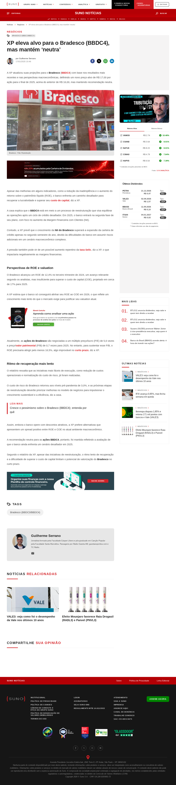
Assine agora (157, 699)
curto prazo (82, 350)
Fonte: (160, 170)
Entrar (163, 4)
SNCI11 (112, 19)
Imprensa (119, 705)
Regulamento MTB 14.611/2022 (89, 708)
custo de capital (60, 200)
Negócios (20, 25)
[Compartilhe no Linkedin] (112, 61)
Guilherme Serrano (46, 536)
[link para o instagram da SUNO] (92, 748)
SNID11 (83, 19)
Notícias (10, 25)
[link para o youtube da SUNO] (100, 748)
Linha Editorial (163, 681)
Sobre (119, 681)
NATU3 (126, 148)
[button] (15, 13)
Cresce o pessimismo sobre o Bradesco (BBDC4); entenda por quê (48, 410)
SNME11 (103, 19)
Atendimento (120, 698)
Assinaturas (81, 701)
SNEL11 (73, 19)
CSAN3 (126, 142)
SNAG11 (64, 19)
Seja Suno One (82, 705)
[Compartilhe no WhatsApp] (105, 61)
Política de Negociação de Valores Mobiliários (45, 714)
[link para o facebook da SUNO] (75, 748)
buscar (163, 13)
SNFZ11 (54, 19)
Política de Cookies (41, 705)
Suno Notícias (16, 681)
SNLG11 (122, 19)
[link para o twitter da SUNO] (83, 748)
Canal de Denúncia (124, 712)
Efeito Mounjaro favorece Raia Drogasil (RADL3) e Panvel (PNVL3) (88, 618)
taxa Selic (85, 249)
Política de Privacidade (139, 681)
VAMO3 (126, 135)
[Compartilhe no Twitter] (99, 61)
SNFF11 (93, 19)
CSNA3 (126, 154)
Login (77, 698)
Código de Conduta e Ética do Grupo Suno (42, 709)
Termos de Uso (39, 719)
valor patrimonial (26, 345)
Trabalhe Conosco (124, 715)
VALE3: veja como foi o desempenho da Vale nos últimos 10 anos (31, 618)
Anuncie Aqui (121, 708)
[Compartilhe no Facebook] (92, 61)
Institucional (38, 698)
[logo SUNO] (13, 4)
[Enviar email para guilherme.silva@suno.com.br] (32, 553)
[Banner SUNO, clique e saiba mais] (60, 172)
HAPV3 (126, 161)
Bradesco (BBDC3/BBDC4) (23, 36)
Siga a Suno (120, 701)
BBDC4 (65, 72)
